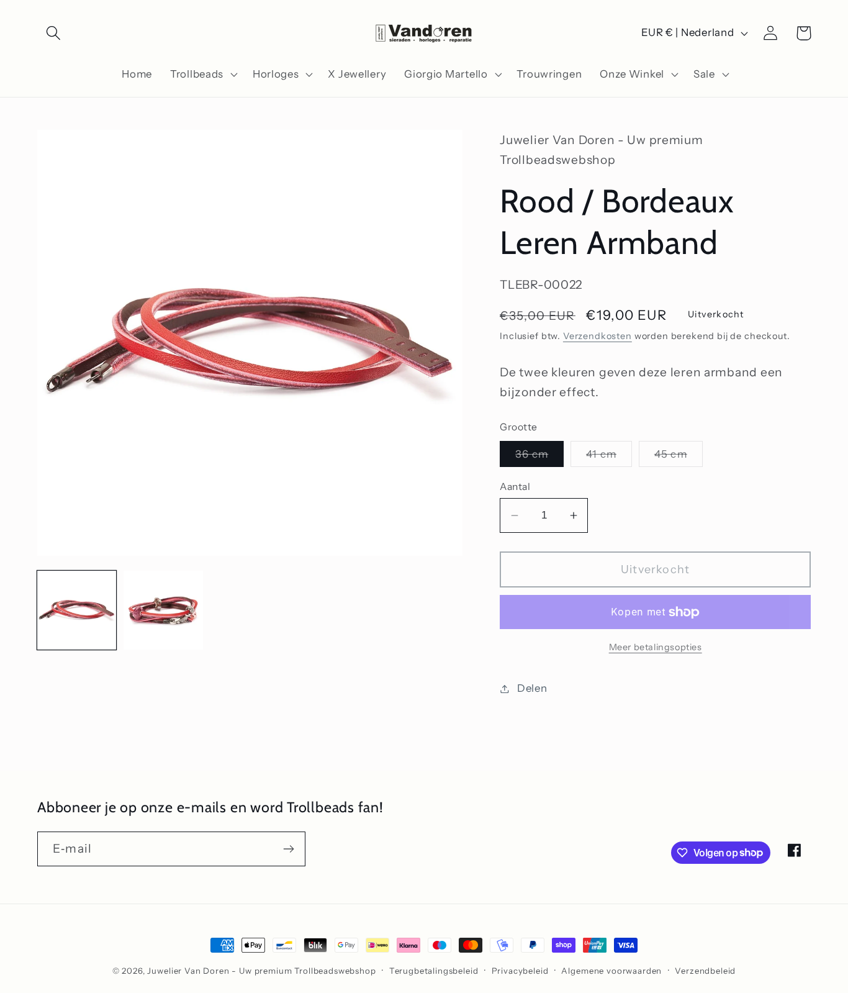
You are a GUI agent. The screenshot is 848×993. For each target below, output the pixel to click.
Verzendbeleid (705, 971)
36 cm (539, 457)
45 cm (678, 457)
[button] (53, 33)
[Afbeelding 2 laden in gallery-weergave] (163, 610)
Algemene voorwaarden (611, 971)
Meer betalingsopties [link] (655, 647)
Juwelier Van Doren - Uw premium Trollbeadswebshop (261, 971)
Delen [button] (532, 688)
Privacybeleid (520, 971)
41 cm (609, 457)
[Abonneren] (288, 849)
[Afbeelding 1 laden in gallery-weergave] (76, 610)
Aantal (515, 486)
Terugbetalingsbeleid (434, 971)
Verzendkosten (597, 336)
